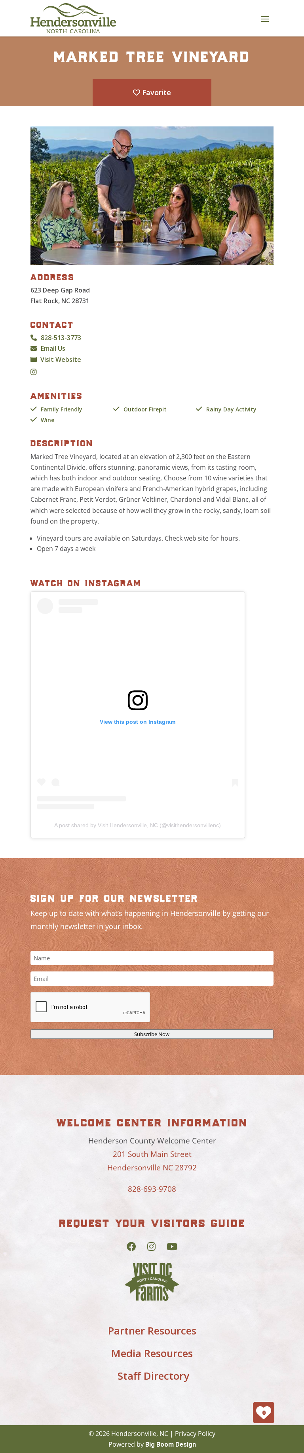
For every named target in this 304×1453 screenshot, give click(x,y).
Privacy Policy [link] (195, 1433)
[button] (264, 18)
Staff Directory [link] (153, 1376)
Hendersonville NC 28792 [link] (152, 1167)
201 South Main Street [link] (152, 1154)
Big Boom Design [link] (170, 1444)
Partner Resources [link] (152, 1330)
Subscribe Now (151, 1034)
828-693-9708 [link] (152, 1189)
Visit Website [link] (60, 359)
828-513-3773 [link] (61, 337)
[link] (73, 18)
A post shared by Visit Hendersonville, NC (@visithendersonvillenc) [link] (137, 825)
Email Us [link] (53, 348)
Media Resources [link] (152, 1353)
